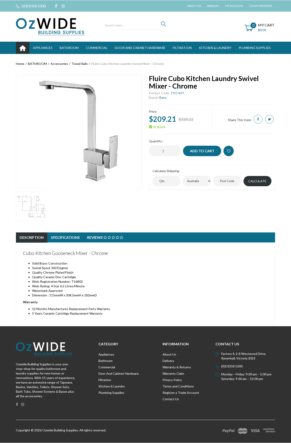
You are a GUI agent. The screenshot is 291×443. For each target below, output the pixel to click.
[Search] (163, 25)
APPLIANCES (43, 48)
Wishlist (213, 6)
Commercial (97, 48)
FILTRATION (182, 48)
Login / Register (261, 6)
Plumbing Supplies (111, 393)
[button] (228, 151)
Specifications (65, 237)
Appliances (106, 354)
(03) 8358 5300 (33, 6)
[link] (56, 6)
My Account (234, 6)
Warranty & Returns (177, 367)
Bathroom (105, 361)
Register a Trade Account (181, 393)
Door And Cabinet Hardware (118, 373)
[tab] (31, 237)
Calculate (257, 181)
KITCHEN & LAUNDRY (215, 48)
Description (32, 237)
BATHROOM (69, 48)
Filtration (104, 380)
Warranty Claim (173, 373)
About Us (194, 6)
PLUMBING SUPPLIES (255, 48)
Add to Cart (202, 151)
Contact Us (171, 399)
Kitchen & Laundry (111, 386)
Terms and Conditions (178, 386)
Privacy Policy (172, 380)
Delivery (168, 361)
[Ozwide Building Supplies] (50, 26)
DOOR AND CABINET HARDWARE (140, 48)
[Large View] (31, 206)
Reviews (95, 237)
